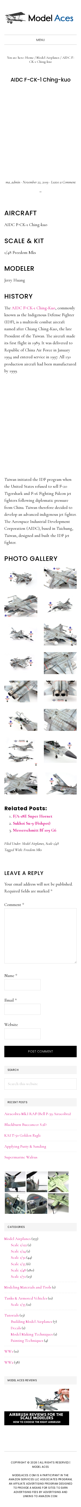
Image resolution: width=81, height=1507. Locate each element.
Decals (16, 1328)
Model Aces (40, 17)
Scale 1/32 (18, 1257)
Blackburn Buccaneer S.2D (25, 1124)
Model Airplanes (33, 843)
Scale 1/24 (18, 1251)
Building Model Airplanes (31, 1321)
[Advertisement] (40, 131)
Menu (40, 40)
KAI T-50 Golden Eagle (22, 1135)
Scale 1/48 (52, 843)
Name (10, 975)
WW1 (8, 1351)
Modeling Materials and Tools (27, 1287)
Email (10, 1000)
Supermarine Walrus (20, 1157)
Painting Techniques (27, 1340)
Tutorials (11, 1315)
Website (11, 1024)
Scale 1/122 (19, 1245)
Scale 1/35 (18, 1264)
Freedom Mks (33, 849)
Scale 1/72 (18, 1276)
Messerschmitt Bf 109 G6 (34, 830)
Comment (14, 904)
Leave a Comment (63, 182)
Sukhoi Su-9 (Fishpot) (31, 823)
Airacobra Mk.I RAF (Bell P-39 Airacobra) (37, 1113)
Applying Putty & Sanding (25, 1146)
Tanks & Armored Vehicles (25, 1298)
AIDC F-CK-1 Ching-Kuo (33, 308)
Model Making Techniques (32, 1334)
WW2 (8, 1362)
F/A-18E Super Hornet (32, 816)
